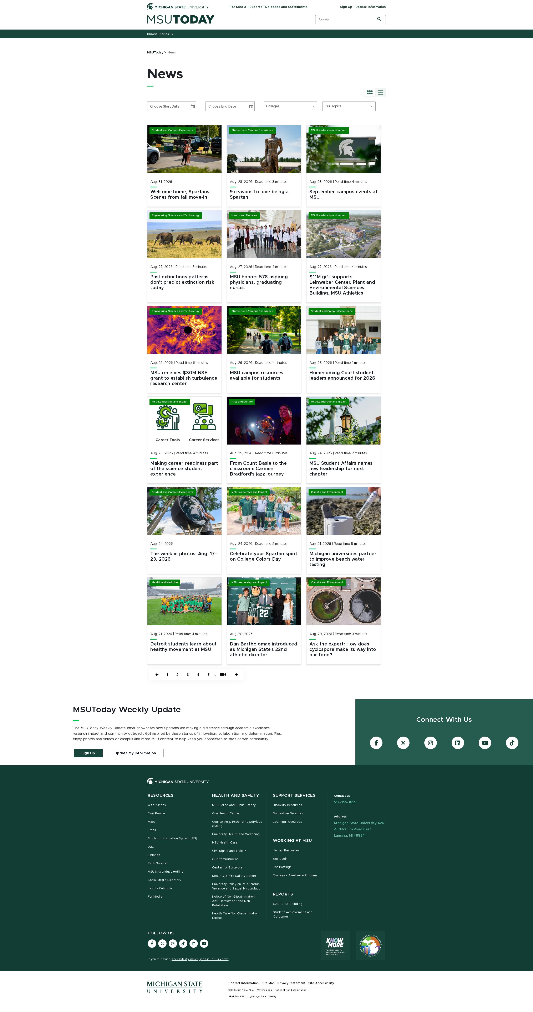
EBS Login (280, 858)
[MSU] (266, 785)
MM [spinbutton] (152, 106)
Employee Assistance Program (295, 875)
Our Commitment (225, 859)
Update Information (370, 7)
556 (223, 674)
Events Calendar (160, 888)
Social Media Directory (164, 880)
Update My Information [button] (135, 753)
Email (152, 830)
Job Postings (282, 867)
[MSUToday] (226, 19)
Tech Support (158, 863)
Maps (151, 821)
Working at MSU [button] (292, 841)
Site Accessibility (321, 983)
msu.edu (267, 990)
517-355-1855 (345, 802)
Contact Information (243, 983)
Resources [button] (161, 796)
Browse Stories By (160, 34)
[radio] (370, 92)
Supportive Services (288, 813)
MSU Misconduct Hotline (166, 871)
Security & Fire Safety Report (234, 876)
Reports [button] (283, 894)
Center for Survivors (227, 867)
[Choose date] (193, 106)
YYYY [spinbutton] (167, 106)
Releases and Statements (286, 7)
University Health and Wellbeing (236, 834)
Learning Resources (287, 821)
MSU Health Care (225, 842)
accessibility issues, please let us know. (200, 959)
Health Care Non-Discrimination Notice (235, 915)
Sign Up (346, 7)
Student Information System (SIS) (172, 838)
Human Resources (286, 850)
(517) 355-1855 (246, 990)
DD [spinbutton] (159, 106)
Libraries (154, 855)
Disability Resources (287, 805)
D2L (151, 846)
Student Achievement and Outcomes (293, 914)
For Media (237, 7)
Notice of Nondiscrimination (290, 990)
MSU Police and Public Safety (234, 805)
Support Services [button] (294, 796)
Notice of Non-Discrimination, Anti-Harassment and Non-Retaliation (233, 901)
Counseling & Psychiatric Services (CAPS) (237, 824)
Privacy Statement (291, 983)
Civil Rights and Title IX (229, 851)
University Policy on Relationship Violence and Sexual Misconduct (236, 886)
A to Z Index (157, 805)
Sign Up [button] (88, 753)
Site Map (268, 983)
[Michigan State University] (178, 6)
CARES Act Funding (288, 904)
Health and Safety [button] (235, 796)
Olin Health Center (226, 813)
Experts (255, 7)
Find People (156, 813)
